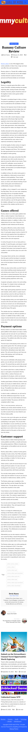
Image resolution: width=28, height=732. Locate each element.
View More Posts (14, 596)
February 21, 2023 (17, 55)
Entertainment (17, 721)
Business (3, 719)
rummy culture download (13, 585)
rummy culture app (12, 579)
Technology (24, 719)
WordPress (16, 727)
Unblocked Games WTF (10, 697)
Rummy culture (5, 63)
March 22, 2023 (6, 709)
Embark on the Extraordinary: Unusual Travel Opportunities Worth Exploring (13, 656)
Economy (10, 719)
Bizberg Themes (14, 729)
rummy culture (11, 567)
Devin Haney (6, 55)
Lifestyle (9, 721)
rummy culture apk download (15, 573)
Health (16, 719)
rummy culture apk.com (13, 576)
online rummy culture (12, 564)
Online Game (14, 44)
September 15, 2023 (8, 672)
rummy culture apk (12, 570)
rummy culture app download (15, 582)
